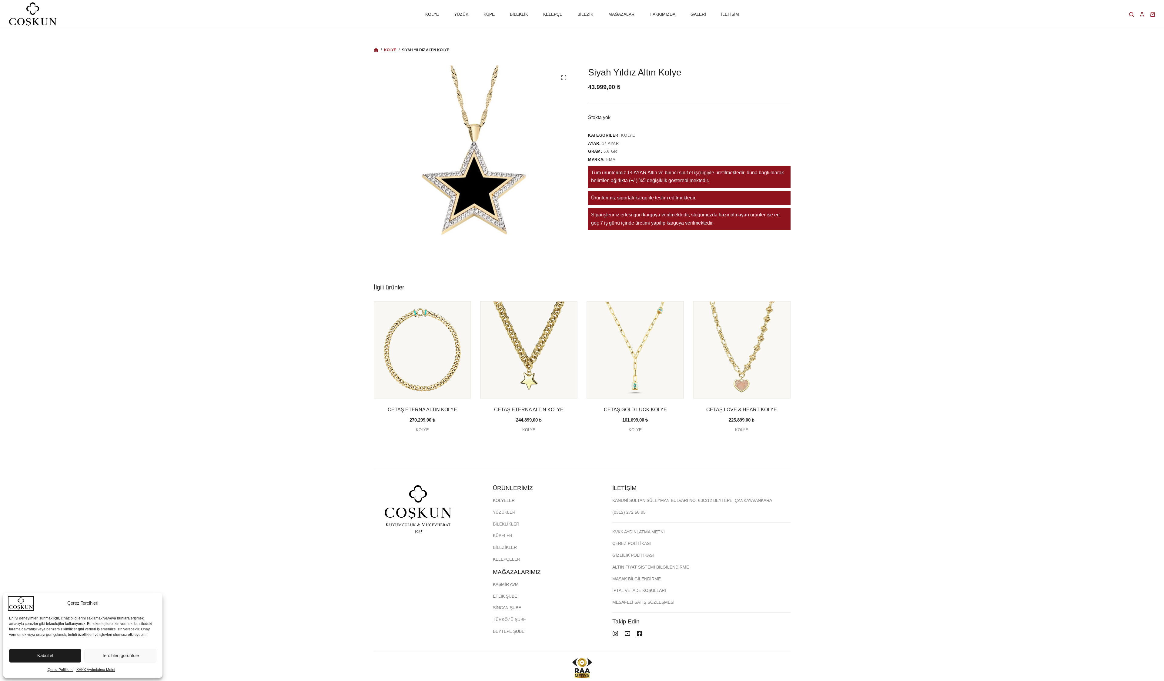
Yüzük (461, 14)
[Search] (1131, 14)
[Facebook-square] (640, 633)
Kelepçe (552, 14)
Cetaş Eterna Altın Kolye (422, 409)
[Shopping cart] (1152, 14)
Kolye (432, 14)
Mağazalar (621, 14)
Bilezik (585, 14)
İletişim (730, 14)
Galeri (698, 14)
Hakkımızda (662, 14)
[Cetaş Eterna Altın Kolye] (422, 349)
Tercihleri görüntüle (120, 655)
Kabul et (45, 655)
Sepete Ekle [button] (422, 442)
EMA (611, 159)
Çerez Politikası (60, 670)
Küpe (489, 14)
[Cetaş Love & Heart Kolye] (741, 349)
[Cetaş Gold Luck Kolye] (635, 349)
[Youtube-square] (627, 633)
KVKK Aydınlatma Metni (95, 670)
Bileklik (519, 14)
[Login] (1142, 14)
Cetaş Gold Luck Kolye (635, 409)
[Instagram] (615, 633)
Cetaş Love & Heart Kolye (741, 409)
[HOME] (376, 50)
